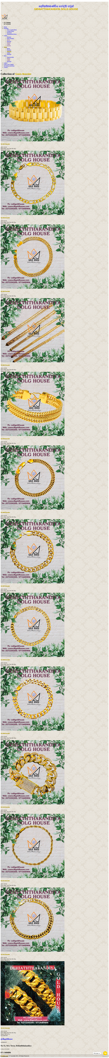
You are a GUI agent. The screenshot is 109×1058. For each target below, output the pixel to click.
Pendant (9, 37)
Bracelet (9, 41)
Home (5, 27)
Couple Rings (10, 31)
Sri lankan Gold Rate (9, 65)
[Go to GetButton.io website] (105, 1056)
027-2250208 (7, 24)
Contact (6, 67)
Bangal (9, 42)
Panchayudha (10, 57)
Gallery (6, 63)
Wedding (6, 28)
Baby (5, 55)
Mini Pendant (10, 38)
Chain (8, 44)
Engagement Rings (12, 34)
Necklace (9, 32)
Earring (9, 45)
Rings (8, 40)
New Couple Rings (12, 29)
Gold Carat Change (9, 64)
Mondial (9, 54)
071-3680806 (7, 22)
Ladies (5, 35)
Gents (5, 47)
